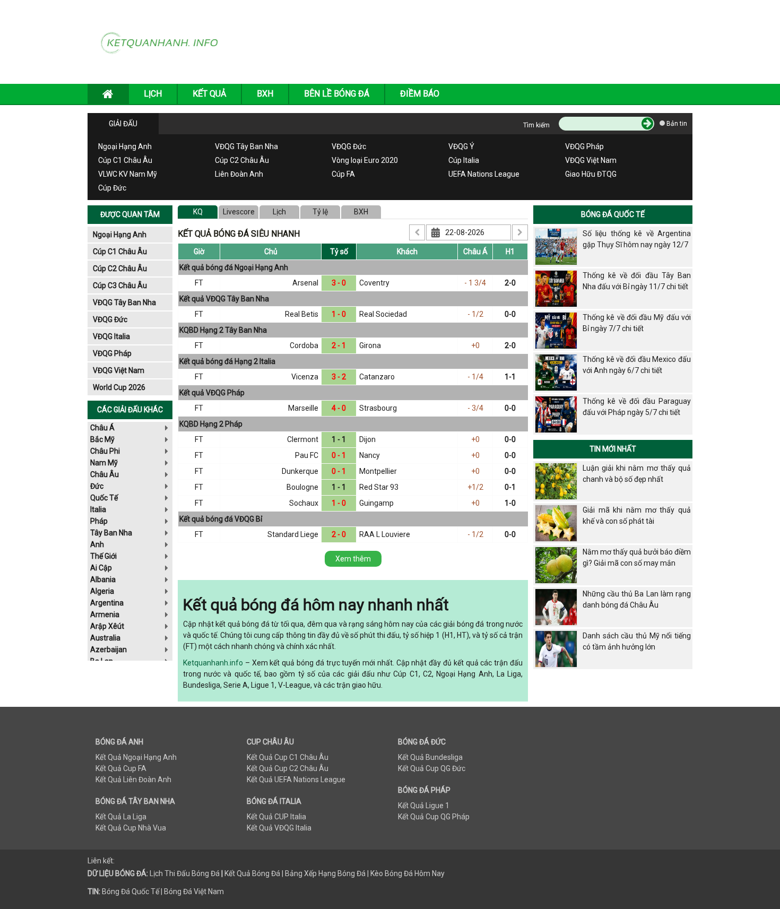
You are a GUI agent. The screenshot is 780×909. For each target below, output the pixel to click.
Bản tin (676, 123)
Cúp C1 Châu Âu (125, 160)
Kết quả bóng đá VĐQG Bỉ (220, 519)
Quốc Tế (104, 498)
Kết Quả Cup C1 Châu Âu (287, 757)
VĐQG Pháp (584, 146)
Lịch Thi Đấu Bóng (179, 873)
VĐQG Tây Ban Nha (246, 146)
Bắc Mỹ (102, 439)
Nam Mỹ (104, 462)
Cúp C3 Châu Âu (120, 285)
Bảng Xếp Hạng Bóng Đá (325, 873)
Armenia (104, 614)
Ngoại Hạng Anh (125, 146)
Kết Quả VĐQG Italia (279, 828)
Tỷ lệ (320, 211)
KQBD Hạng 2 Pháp (210, 424)
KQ (198, 211)
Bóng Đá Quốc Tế (613, 214)
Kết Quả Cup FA (121, 768)
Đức (96, 486)
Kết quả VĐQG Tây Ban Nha (224, 299)
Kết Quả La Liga (121, 816)
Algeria (102, 591)
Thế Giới (103, 556)
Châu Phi (105, 451)
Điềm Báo (419, 94)
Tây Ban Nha (111, 533)
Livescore (239, 211)
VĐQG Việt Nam (591, 160)
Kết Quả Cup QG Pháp (434, 816)
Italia (98, 509)
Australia (105, 638)
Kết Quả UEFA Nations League (296, 779)
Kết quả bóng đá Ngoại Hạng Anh (233, 267)
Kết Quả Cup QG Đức (431, 768)
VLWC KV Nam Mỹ (127, 174)
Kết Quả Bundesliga (430, 757)
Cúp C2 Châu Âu (242, 160)
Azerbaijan (108, 649)
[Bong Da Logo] (163, 41)
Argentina (107, 603)
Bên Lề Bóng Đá (336, 94)
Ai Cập (101, 568)
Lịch (279, 211)
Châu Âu (104, 474)
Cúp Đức (112, 188)
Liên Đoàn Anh (239, 174)
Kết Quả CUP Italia (276, 816)
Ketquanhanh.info (213, 663)
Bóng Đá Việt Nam (194, 891)
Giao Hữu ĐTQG (591, 174)
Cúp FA (343, 174)
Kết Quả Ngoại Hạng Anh (136, 757)
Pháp (99, 521)
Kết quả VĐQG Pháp (212, 392)
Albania (103, 579)
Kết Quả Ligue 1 (423, 805)
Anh (97, 544)
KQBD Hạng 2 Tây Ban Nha (223, 330)
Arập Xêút (107, 626)
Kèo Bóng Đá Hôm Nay (407, 873)
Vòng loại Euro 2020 (365, 160)
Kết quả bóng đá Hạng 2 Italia (227, 361)
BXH (265, 94)
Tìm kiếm (536, 125)
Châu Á (102, 427)
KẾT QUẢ (209, 94)
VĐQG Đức (349, 146)
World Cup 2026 (119, 387)
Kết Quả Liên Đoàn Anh (133, 779)
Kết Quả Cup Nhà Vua (131, 828)
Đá (214, 873)
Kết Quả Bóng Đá (252, 873)
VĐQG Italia (111, 336)
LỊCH (153, 94)
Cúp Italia (463, 160)
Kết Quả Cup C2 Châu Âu (287, 768)
